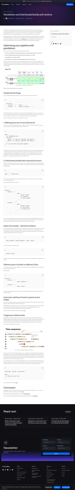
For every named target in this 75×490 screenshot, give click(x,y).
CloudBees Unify (20, 468)
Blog (47, 468)
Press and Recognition (66, 470)
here (24, 310)
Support (48, 477)
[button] (13, 4)
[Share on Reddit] (60, 43)
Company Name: (60, 445)
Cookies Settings (48, 487)
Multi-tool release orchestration (35, 474)
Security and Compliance (21, 472)
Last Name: (45, 445)
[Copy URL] (51, 43)
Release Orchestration (21, 477)
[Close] (73, 487)
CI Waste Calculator (50, 482)
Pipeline (23, 39)
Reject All (57, 487)
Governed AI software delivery (36, 471)
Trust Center (49, 472)
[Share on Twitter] (58, 43)
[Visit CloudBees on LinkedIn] (12, 469)
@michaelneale (26, 393)
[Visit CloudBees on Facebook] (3, 469)
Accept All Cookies (65, 487)
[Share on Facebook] (56, 43)
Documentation (49, 475)
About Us (63, 468)
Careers (63, 473)
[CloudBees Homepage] (6, 466)
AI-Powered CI (34, 468)
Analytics (18, 479)
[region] (37, 487)
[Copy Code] (42, 100)
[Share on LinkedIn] (53, 43)
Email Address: (46, 439)
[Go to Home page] (5, 4)
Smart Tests (19, 475)
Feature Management (21, 473)
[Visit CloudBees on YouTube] (7, 469)
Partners (63, 472)
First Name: (59, 439)
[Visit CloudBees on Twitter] (10, 469)
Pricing (63, 475)
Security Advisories (50, 473)
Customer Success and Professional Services (51, 480)
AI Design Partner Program (52, 470)
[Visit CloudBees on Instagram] (5, 469)
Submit (56, 453)
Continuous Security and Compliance (36, 477)
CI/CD (18, 470)
